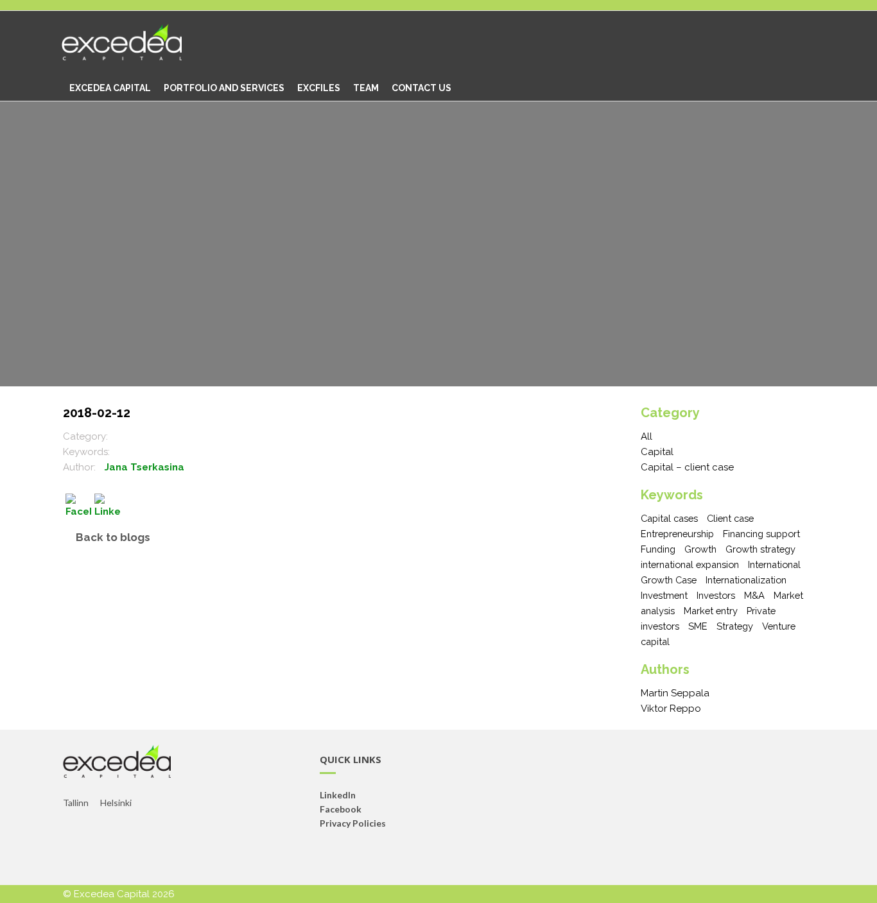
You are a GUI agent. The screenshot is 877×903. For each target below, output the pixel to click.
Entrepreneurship (677, 533)
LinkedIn (338, 794)
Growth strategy (760, 549)
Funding (658, 549)
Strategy (734, 626)
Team (366, 88)
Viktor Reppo (671, 708)
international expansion (690, 564)
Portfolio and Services (224, 88)
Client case (730, 518)
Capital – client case (687, 467)
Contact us (421, 88)
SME (698, 626)
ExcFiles (318, 88)
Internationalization (746, 579)
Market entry (711, 610)
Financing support (761, 533)
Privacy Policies (353, 823)
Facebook (340, 809)
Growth (700, 549)
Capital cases (669, 518)
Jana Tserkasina (144, 467)
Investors (716, 595)
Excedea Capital (110, 88)
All (646, 436)
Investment (664, 595)
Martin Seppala (675, 693)
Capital (657, 452)
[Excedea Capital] (131, 43)
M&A (754, 595)
